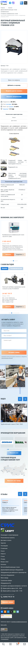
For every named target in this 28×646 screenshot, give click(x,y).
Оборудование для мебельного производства (13, 572)
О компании (4, 548)
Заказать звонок (7, 602)
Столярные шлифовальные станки (9, 13)
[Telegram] (17, 611)
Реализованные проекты (8, 537)
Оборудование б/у (6, 583)
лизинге (11, 106)
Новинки (4, 268)
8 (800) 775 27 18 (8, 596)
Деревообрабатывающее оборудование (12, 569)
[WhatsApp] (14, 611)
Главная (3, 7)
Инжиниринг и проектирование (9, 535)
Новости (3, 553)
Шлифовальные (5, 11)
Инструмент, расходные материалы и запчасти (14, 585)
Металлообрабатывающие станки (10, 567)
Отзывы (4, 494)
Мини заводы (4, 577)
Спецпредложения (16, 268)
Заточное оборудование (7, 575)
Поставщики (4, 545)
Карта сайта (4, 624)
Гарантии (3, 543)
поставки (8, 104)
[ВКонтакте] (2, 611)
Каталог (10, 7)
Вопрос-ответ (4, 561)
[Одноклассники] (5, 611)
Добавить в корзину (14, 85)
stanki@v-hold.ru (8, 608)
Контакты (3, 564)
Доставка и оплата (6, 540)
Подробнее (19, 254)
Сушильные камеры (6, 580)
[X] (11, 611)
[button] (21, 3)
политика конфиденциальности (19, 621)
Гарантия (5, 109)
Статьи (3, 556)
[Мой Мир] (8, 611)
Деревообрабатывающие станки (9, 9)
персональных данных (7, 358)
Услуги (3, 551)
